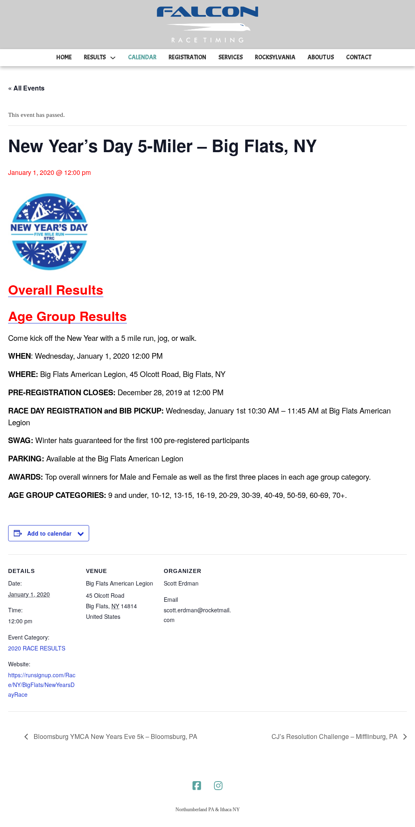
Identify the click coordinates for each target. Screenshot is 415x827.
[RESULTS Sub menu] (113, 58)
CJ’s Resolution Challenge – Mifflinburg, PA (335, 736)
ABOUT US (321, 57)
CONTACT (358, 57)
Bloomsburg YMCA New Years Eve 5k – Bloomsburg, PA (114, 736)
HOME (64, 57)
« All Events (26, 88)
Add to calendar (49, 533)
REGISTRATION (187, 57)
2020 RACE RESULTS (36, 648)
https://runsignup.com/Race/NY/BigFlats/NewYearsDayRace (41, 684)
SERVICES (230, 57)
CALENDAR (142, 57)
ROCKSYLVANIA (275, 57)
